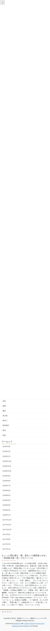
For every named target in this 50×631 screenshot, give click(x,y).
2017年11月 (7, 525)
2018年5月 (6, 495)
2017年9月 (6, 534)
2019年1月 (6, 456)
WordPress (17, 623)
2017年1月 (6, 549)
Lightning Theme (29, 623)
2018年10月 (7, 471)
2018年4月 (6, 500)
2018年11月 (7, 466)
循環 (4, 406)
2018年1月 (6, 515)
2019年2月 (6, 451)
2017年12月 (7, 520)
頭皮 (4, 435)
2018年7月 (6, 485)
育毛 (4, 430)
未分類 (5, 416)
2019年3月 (6, 446)
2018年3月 (6, 505)
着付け (5, 420)
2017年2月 (6, 544)
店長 (4, 401)
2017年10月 (7, 529)
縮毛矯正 (6, 425)
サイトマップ (7, 612)
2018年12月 (7, 461)
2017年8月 (6, 539)
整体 (4, 411)
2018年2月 (6, 510)
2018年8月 (6, 481)
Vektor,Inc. (27, 626)
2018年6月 (6, 490)
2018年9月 (6, 476)
